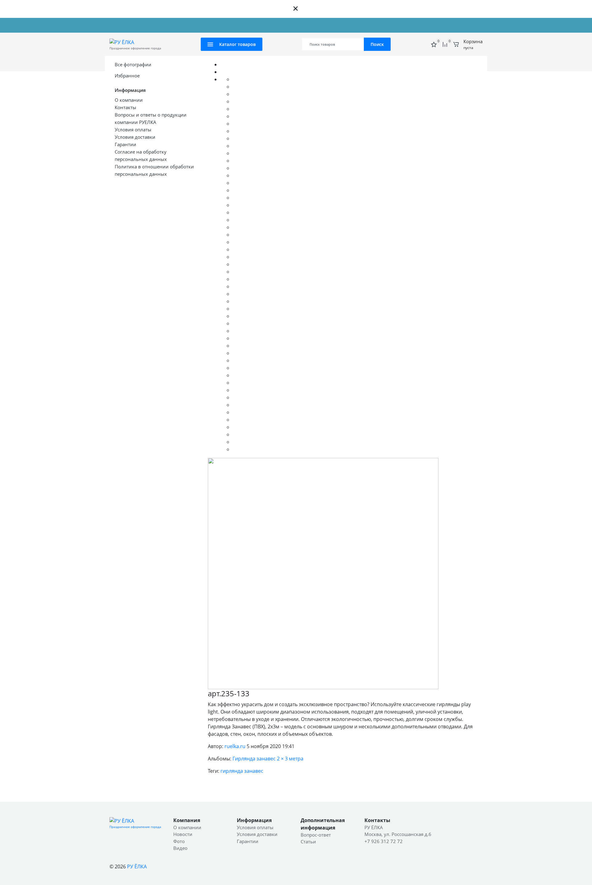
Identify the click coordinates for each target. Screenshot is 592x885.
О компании (121, 25)
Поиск (377, 44)
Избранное (127, 75)
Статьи (308, 841)
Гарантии (247, 841)
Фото (179, 841)
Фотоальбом (203, 25)
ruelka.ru (234, 746)
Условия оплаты (255, 827)
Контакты (245, 25)
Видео (225, 25)
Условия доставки (257, 834)
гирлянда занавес (241, 771)
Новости (146, 25)
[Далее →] (323, 573)
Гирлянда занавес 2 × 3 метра (267, 758)
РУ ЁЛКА (137, 866)
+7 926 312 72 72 (465, 25)
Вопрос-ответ (172, 25)
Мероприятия (273, 25)
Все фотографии (133, 64)
